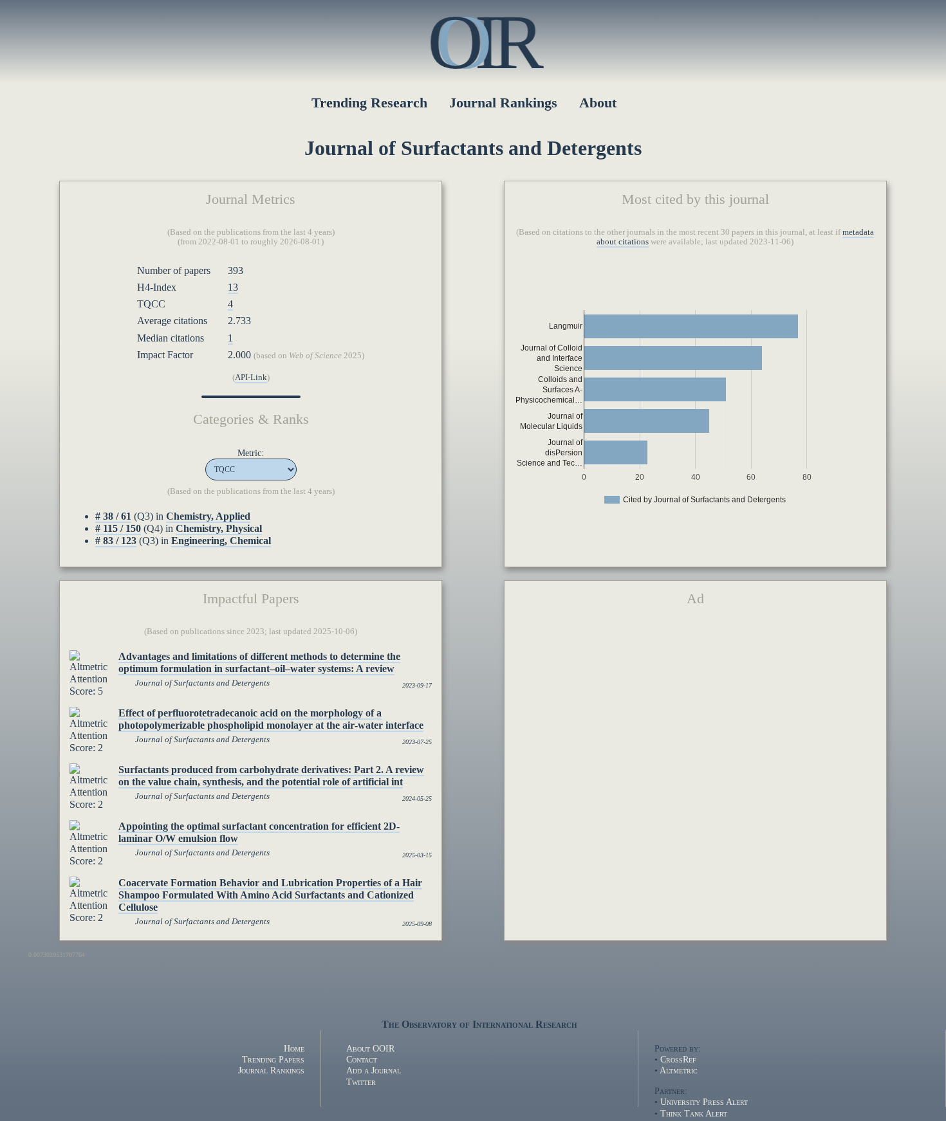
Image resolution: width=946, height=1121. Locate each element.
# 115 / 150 (118, 528)
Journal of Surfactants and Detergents (202, 683)
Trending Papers (273, 1059)
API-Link (251, 377)
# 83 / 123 (115, 540)
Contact (361, 1059)
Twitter (361, 1082)
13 (233, 287)
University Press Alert (704, 1102)
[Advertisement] (695, 717)
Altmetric (679, 1070)
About (598, 103)
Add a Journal (373, 1070)
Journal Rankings (503, 103)
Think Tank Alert (693, 1113)
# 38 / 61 (113, 516)
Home (294, 1048)
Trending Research (369, 103)
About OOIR (370, 1048)
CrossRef (678, 1059)
